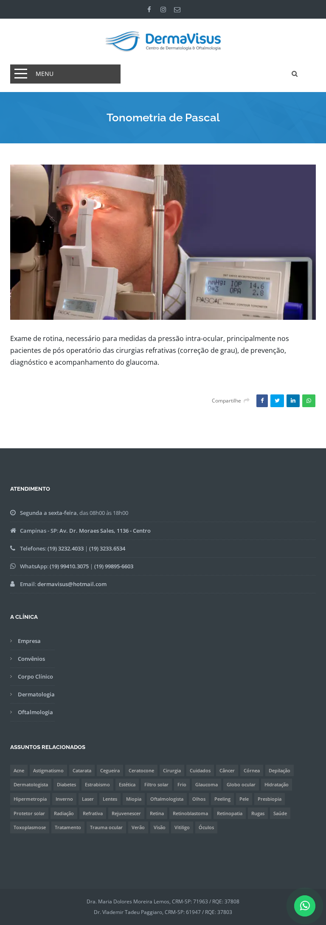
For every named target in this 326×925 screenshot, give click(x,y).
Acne (19, 770)
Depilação (279, 770)
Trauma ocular (106, 827)
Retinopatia (229, 813)
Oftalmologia (35, 712)
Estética (127, 784)
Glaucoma (206, 784)
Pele (244, 799)
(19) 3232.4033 (66, 548)
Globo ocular (241, 784)
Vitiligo (182, 827)
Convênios (31, 658)
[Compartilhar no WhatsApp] (308, 400)
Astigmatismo (48, 770)
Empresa (29, 641)
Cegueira (110, 770)
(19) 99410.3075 (69, 566)
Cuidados (200, 770)
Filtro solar (156, 784)
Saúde (280, 813)
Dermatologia (36, 694)
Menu (44, 74)
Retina (157, 813)
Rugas (257, 813)
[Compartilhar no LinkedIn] (293, 400)
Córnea (252, 770)
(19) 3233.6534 (107, 548)
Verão (138, 827)
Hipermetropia (30, 799)
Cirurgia (172, 770)
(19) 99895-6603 (113, 566)
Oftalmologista (166, 799)
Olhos (198, 799)
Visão (160, 827)
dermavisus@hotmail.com (72, 584)
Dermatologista (31, 784)
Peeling (222, 799)
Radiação (64, 813)
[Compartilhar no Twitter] (277, 400)
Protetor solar (29, 813)
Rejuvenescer (126, 813)
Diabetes (66, 784)
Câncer (227, 770)
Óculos (206, 827)
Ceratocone (141, 770)
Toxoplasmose (30, 827)
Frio (181, 784)
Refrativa (93, 813)
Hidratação (276, 784)
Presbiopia (269, 799)
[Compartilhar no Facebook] (262, 400)
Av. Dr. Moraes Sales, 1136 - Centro (105, 530)
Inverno (64, 799)
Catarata (82, 770)
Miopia (133, 799)
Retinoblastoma (190, 813)
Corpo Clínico (35, 676)
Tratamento (68, 827)
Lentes (110, 799)
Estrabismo (97, 784)
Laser (88, 799)
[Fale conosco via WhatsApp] (305, 907)
